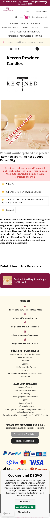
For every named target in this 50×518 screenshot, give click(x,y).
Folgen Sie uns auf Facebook (25, 326)
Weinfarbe (14, 24)
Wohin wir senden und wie (28, 32)
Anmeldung (25, 393)
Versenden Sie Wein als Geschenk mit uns (25, 36)
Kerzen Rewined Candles (29, 191)
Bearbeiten (25, 502)
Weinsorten (36, 24)
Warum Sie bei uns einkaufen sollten (25, 354)
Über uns (44, 28)
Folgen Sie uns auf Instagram (25, 335)
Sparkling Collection (12, 202)
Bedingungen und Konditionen (26, 396)
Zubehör (34, 28)
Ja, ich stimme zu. (25, 507)
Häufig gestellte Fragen (26, 367)
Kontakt (25, 360)
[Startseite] (4, 42)
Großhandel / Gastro (25, 406)
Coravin (24, 28)
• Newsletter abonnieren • (25, 441)
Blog (12, 32)
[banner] (8, 10)
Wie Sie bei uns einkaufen (26, 390)
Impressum (25, 376)
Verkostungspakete (10, 28)
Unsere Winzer (25, 357)
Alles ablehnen (25, 512)
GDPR (25, 400)
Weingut (24, 24)
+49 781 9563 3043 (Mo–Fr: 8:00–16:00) (25, 309)
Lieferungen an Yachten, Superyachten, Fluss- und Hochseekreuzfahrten (25, 410)
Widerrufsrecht (25, 387)
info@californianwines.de (25, 318)
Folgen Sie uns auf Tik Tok (25, 343)
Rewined (9, 210)
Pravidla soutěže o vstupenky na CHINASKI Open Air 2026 (25, 416)
